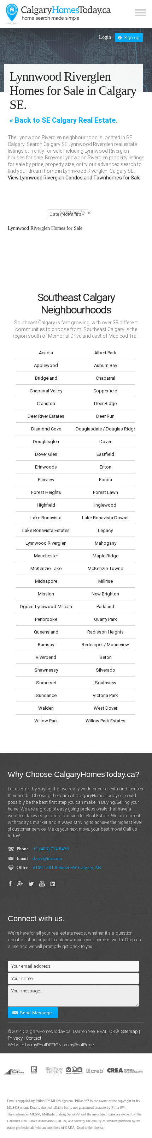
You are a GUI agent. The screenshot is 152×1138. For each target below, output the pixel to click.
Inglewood (105, 505)
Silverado (105, 670)
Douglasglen (46, 441)
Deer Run (105, 416)
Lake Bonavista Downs (105, 517)
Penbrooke (46, 619)
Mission (46, 593)
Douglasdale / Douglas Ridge (105, 429)
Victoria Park (105, 695)
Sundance (46, 695)
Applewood (46, 365)
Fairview (46, 479)
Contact (33, 1038)
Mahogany (105, 543)
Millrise (105, 581)
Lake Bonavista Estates (46, 530)
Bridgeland (46, 378)
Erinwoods (46, 467)
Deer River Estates (46, 416)
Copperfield (105, 390)
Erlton (105, 467)
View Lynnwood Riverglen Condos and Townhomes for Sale (74, 178)
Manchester (46, 555)
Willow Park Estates (105, 720)
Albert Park (105, 352)
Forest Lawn (105, 492)
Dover (105, 441)
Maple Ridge (105, 555)
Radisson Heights (105, 632)
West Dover (105, 708)
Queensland (46, 632)
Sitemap (129, 1031)
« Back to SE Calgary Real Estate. (63, 120)
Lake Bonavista (46, 517)
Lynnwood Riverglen (45, 543)
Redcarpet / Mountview (105, 644)
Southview (105, 682)
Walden (46, 708)
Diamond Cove (46, 429)
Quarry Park (105, 619)
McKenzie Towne (105, 568)
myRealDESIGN (46, 1044)
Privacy (15, 1038)
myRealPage (81, 1044)
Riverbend (46, 657)
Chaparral (105, 378)
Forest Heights (46, 492)
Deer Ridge (105, 403)
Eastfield (105, 454)
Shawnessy (46, 670)
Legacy (105, 530)
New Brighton (105, 593)
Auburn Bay (105, 365)
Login (105, 37)
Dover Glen (46, 454)
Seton (105, 657)
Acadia (46, 352)
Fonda (105, 479)
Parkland (105, 606)
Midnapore (46, 581)
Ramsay (46, 644)
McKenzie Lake (46, 568)
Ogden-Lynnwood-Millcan (46, 606)
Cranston (46, 403)
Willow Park (46, 720)
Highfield (46, 505)
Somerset (46, 682)
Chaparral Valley (46, 390)
